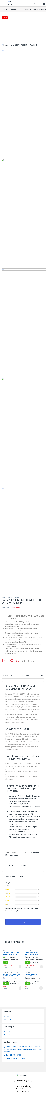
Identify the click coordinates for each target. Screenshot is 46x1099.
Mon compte (8, 1031)
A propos (7, 1016)
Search (34, 3)
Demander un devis (10, 1035)
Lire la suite (41, 988)
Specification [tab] (26, 676)
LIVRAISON (7, 1020)
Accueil (4, 9)
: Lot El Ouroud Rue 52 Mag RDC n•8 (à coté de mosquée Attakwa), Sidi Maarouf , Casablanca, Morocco (23, 1049)
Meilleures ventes (13, 597)
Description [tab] (7, 676)
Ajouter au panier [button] (18, 966)
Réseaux (14, 9)
